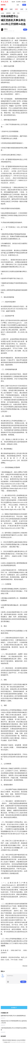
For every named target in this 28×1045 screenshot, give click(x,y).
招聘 (16, 9)
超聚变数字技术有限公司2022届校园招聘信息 (13, 1015)
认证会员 (18, 1040)
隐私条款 (14, 1040)
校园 (11, 9)
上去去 (2, 12)
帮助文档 (4, 1040)
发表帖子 (14, 1007)
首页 (6, 9)
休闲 (22, 9)
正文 (18, 13)
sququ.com (7, 1042)
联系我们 (23, 1040)
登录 (24, 5)
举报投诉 (9, 1040)
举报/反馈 (24, 966)
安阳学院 (3, 5)
